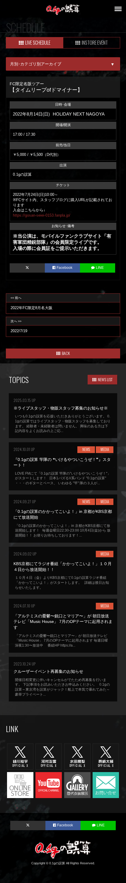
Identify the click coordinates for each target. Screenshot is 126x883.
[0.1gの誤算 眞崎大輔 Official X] (106, 756)
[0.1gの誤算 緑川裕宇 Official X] (20, 756)
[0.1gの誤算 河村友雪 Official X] (48, 756)
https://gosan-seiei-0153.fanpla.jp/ (41, 215)
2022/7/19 (19, 326)
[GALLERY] (77, 784)
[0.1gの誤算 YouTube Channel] (48, 784)
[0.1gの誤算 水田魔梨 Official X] (77, 756)
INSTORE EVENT (95, 42)
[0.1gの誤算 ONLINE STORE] (20, 784)
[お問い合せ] (106, 784)
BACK (66, 353)
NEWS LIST (105, 379)
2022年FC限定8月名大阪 (31, 303)
